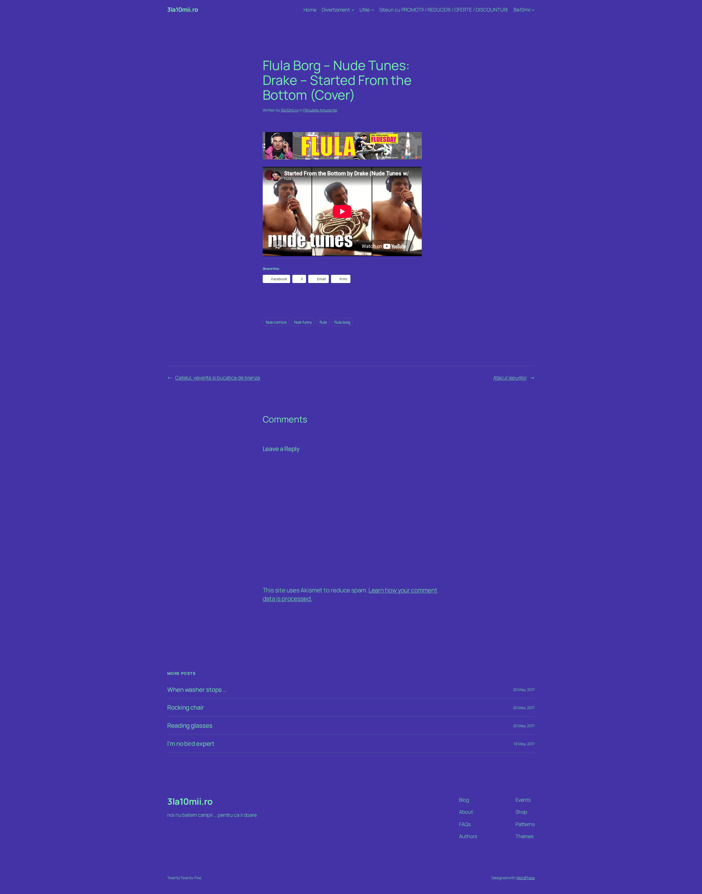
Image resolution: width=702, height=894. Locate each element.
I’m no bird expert (190, 743)
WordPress (525, 877)
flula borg (342, 322)
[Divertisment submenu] (352, 9)
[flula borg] (342, 157)
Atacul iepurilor (510, 377)
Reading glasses (190, 725)
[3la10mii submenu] (533, 9)
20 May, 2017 (524, 689)
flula (323, 322)
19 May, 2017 (524, 743)
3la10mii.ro (182, 9)
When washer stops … (197, 689)
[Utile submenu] (372, 9)
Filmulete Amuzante (320, 110)
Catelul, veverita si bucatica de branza (217, 377)
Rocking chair (185, 707)
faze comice (276, 322)
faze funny (303, 322)
